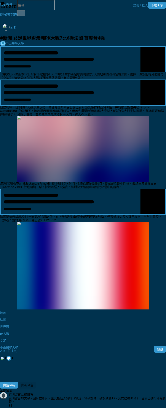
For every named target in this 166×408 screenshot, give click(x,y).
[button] (140, 5)
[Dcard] (8, 5)
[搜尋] (21, 13)
